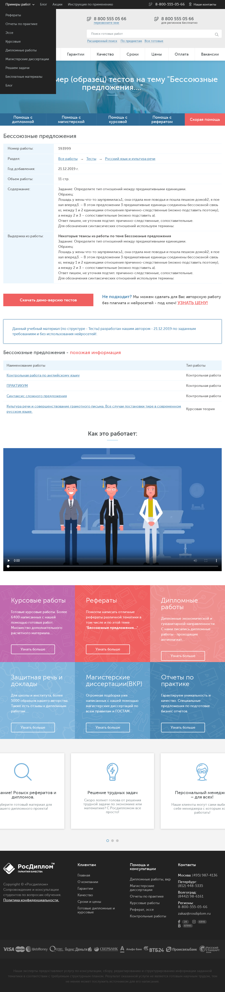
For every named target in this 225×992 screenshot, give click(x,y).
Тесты (91, 159)
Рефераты (13, 15)
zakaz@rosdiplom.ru (194, 914)
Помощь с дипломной (23, 119)
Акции (57, 4)
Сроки (133, 54)
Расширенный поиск (102, 41)
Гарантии (75, 54)
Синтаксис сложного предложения (37, 396)
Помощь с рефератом (162, 119)
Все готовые (154, 41)
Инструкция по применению (90, 4)
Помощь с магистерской (71, 119)
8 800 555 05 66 (110, 18)
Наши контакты (205, 4)
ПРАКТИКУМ (17, 386)
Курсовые (13, 41)
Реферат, (137, 910)
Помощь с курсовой (117, 119)
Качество (105, 54)
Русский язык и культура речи (130, 159)
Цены (156, 54)
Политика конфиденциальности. (31, 900)
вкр (168, 879)
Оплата (182, 54)
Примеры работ (18, 4)
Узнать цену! (193, 302)
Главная (84, 875)
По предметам (131, 41)
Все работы (68, 159)
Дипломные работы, (147, 879)
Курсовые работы (145, 903)
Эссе (9, 33)
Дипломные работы (21, 50)
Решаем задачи (17, 68)
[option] (112, 791)
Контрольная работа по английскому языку (43, 375)
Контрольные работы (148, 916)
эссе (150, 910)
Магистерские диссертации (27, 59)
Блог (9, 85)
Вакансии (210, 54)
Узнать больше (33, 649)
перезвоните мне (106, 22)
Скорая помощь (205, 119)
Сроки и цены (89, 902)
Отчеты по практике (21, 24)
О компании (88, 882)
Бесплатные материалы (23, 77)
